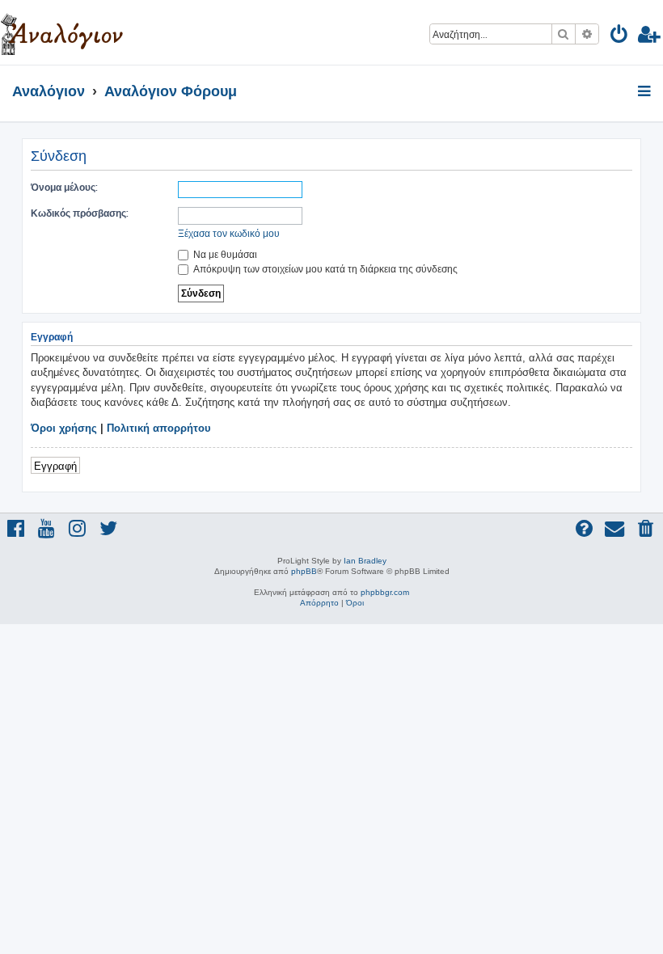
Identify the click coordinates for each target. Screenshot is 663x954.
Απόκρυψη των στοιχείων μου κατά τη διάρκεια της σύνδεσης (324, 269)
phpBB (304, 571)
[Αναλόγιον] (62, 32)
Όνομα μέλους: (64, 187)
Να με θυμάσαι (224, 254)
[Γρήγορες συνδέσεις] (645, 92)
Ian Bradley (365, 560)
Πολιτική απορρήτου (159, 428)
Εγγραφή (55, 465)
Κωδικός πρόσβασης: (80, 213)
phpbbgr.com (385, 592)
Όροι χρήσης (64, 428)
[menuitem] (619, 36)
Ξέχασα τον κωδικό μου (229, 233)
